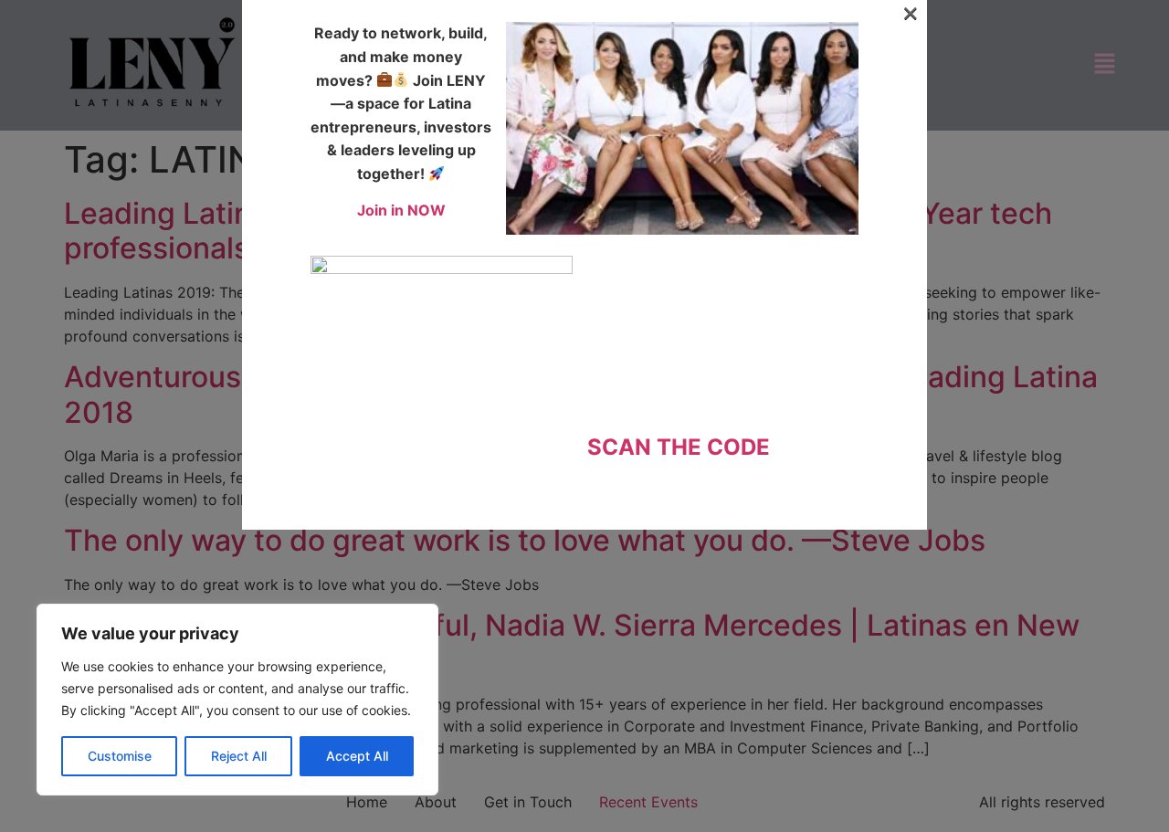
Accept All (357, 756)
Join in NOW (401, 210)
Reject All (239, 756)
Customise (120, 756)
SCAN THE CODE (678, 447)
